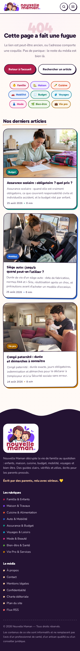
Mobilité (18, 94)
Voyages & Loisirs (18, 532)
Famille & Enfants (18, 499)
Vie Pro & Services (19, 552)
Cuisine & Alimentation (22, 512)
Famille (19, 85)
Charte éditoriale (17, 597)
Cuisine (60, 85)
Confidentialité (16, 590)
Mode (18, 104)
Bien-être (39, 104)
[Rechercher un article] (64, 7)
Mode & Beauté (17, 539)
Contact (12, 577)
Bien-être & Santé (18, 545)
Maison (39, 85)
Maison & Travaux (18, 506)
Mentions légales (18, 583)
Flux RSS (13, 610)
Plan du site (14, 603)
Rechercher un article (57, 69)
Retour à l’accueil (20, 69)
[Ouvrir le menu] (73, 7)
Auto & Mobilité (17, 519)
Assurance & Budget (20, 526)
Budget (40, 94)
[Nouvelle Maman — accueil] (21, 6)
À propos (13, 570)
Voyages (61, 94)
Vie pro (61, 104)
